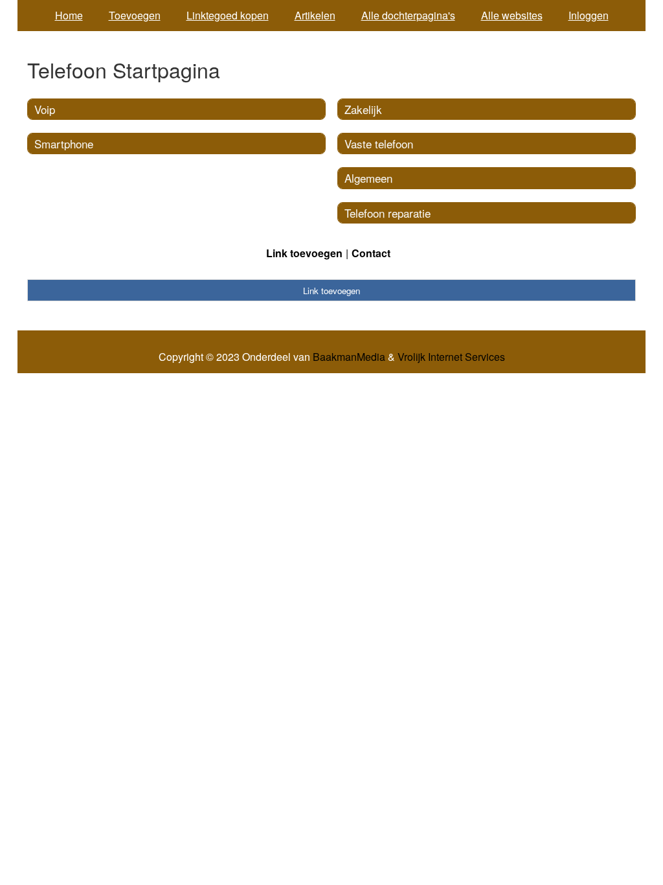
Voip (44, 109)
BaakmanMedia (349, 357)
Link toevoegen (304, 253)
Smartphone (63, 143)
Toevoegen (135, 15)
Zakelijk (363, 109)
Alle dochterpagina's (408, 15)
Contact (371, 253)
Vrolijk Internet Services (451, 357)
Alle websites (512, 15)
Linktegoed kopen (227, 15)
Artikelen (315, 15)
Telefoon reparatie (387, 213)
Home (69, 15)
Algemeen (368, 178)
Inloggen (588, 15)
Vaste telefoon (378, 143)
